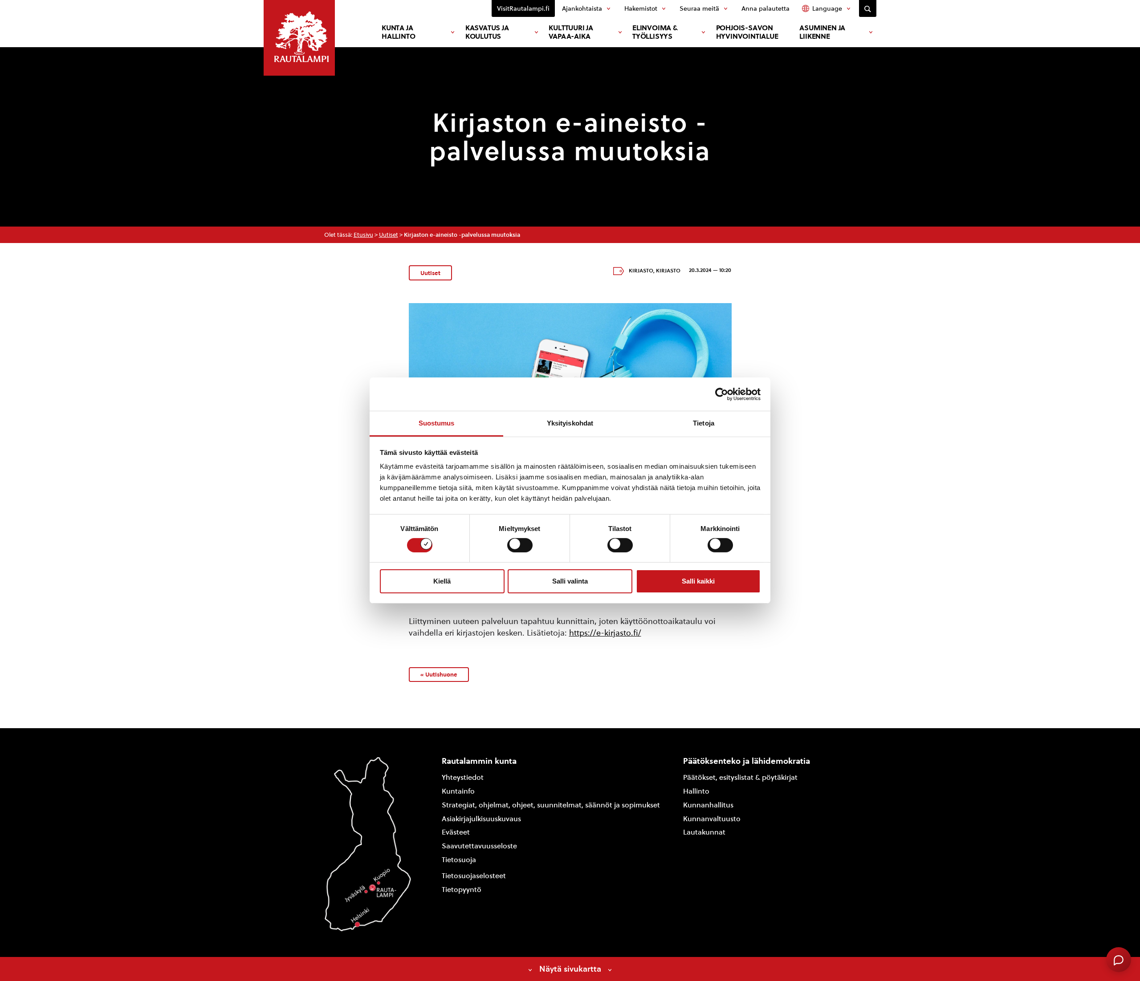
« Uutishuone (438, 674)
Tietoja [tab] (703, 423)
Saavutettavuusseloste (479, 846)
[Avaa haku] (867, 8)
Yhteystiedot (463, 777)
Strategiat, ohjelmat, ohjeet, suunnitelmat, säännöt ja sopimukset (551, 805)
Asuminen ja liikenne (822, 32)
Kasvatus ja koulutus (487, 32)
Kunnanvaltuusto (712, 819)
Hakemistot (640, 8)
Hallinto (696, 791)
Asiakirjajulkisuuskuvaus (481, 819)
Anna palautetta (765, 8)
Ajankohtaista (582, 8)
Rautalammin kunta (479, 761)
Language (827, 8)
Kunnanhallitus (708, 805)
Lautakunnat (704, 832)
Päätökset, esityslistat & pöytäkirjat (740, 777)
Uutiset (388, 234)
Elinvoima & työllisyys (655, 32)
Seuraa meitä (699, 8)
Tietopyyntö (461, 889)
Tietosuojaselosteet (474, 876)
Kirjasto (641, 271)
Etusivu (363, 234)
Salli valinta (570, 581)
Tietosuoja (459, 859)
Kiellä (442, 581)
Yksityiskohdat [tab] (570, 423)
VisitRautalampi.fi (523, 8)
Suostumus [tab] (437, 423)
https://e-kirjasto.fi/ (605, 632)
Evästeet (456, 832)
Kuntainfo (458, 791)
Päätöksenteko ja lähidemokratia (746, 761)
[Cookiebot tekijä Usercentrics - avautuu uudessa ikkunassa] (722, 394)
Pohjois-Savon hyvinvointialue (747, 32)
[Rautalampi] (299, 38)
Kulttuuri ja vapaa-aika (571, 32)
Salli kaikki (698, 581)
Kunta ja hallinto (398, 32)
